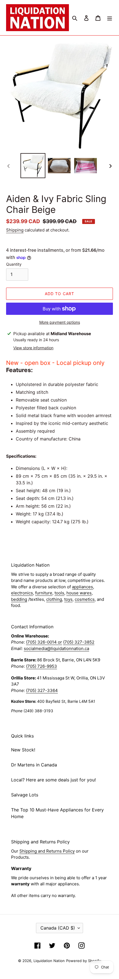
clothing (54, 599)
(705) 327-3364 (42, 690)
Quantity (14, 264)
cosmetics (85, 599)
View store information (33, 347)
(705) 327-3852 (78, 642)
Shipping (15, 230)
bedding (19, 599)
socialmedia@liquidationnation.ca (56, 648)
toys (68, 599)
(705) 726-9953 (41, 666)
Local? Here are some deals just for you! (53, 780)
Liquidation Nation (49, 960)
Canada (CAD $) (57, 928)
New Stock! (23, 750)
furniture (43, 593)
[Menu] (109, 17)
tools (59, 593)
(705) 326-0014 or (44, 642)
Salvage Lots (24, 795)
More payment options (59, 322)
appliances (82, 586)
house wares (79, 593)
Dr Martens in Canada (34, 765)
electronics (22, 593)
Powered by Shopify (83, 960)
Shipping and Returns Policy (47, 851)
